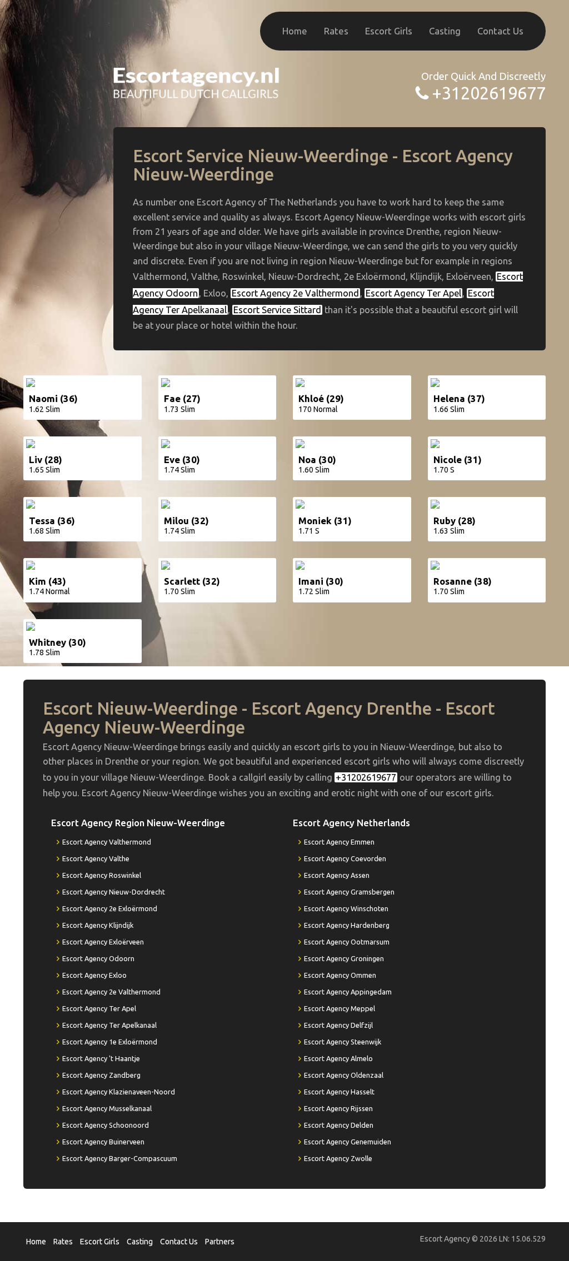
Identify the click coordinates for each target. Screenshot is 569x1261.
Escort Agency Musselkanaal (107, 1108)
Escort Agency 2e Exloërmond (109, 908)
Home (294, 31)
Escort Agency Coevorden (345, 858)
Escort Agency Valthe (95, 858)
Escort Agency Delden (338, 1125)
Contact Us (500, 31)
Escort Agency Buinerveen (103, 1142)
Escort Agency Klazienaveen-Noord (118, 1092)
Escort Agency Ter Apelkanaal (109, 1025)
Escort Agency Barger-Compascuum (119, 1158)
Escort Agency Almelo (338, 1058)
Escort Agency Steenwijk (342, 1042)
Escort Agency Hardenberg (347, 925)
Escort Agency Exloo (94, 975)
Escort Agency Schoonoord (105, 1125)
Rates (336, 31)
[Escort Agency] (196, 82)
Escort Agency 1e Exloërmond (109, 1042)
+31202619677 (489, 93)
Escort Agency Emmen (339, 842)
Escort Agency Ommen (340, 975)
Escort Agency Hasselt (339, 1092)
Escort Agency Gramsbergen (349, 892)
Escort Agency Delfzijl (338, 1025)
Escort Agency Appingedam (348, 992)
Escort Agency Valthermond (106, 842)
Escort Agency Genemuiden (347, 1142)
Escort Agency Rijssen (338, 1108)
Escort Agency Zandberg (101, 1075)
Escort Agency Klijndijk (97, 925)
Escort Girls (388, 31)
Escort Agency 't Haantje (101, 1058)
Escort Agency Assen (337, 875)
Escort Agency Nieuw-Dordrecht (113, 892)
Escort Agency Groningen (344, 958)
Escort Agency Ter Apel (413, 293)
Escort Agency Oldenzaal (343, 1075)
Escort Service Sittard (277, 310)
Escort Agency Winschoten (346, 908)
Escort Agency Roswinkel (101, 875)
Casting (445, 31)
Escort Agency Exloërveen (103, 942)
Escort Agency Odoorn (98, 958)
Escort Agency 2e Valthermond (295, 293)
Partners (219, 1241)
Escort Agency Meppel (339, 1008)
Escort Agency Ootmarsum (347, 942)
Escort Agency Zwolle (338, 1158)
